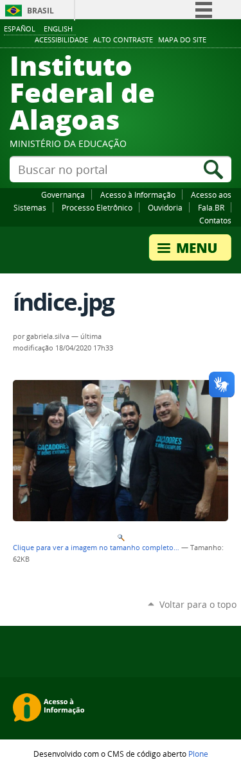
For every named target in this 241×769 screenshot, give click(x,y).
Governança (63, 194)
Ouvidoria (165, 207)
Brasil (40, 10)
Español (19, 28)
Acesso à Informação (137, 194)
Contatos (215, 220)
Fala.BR (211, 207)
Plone (198, 753)
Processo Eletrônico (97, 207)
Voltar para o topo (198, 604)
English (58, 28)
